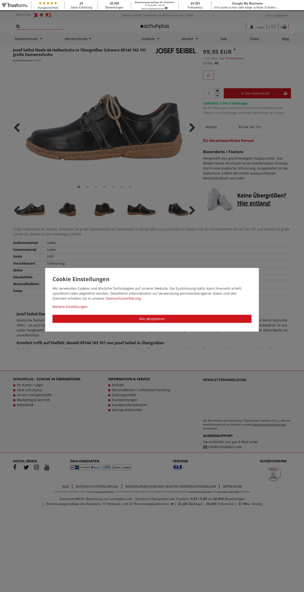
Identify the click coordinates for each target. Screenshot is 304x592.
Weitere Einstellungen (70, 306)
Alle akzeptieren (152, 318)
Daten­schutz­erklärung (123, 298)
